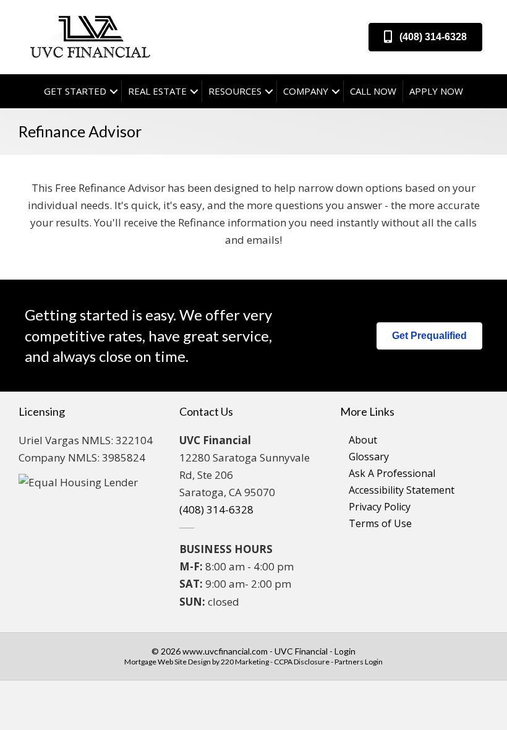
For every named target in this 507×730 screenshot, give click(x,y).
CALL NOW (373, 91)
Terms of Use (380, 523)
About (363, 440)
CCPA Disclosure (302, 661)
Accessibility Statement (401, 490)
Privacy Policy (380, 506)
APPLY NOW (436, 91)
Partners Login (358, 661)
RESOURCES (235, 91)
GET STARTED (75, 91)
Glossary (369, 456)
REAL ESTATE (157, 91)
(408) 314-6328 (216, 509)
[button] (425, 37)
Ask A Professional (392, 473)
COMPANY (305, 91)
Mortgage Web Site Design (167, 661)
